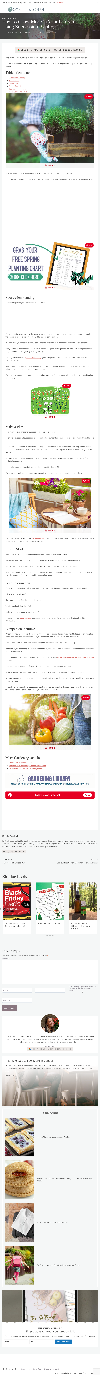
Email (39, 990)
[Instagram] (6, 1369)
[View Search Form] (97, 2)
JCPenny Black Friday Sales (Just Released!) (15, 924)
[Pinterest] (15, 1369)
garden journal (38, 538)
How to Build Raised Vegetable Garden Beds (27, 766)
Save (90, 96)
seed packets (25, 618)
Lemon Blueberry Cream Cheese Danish (53, 1137)
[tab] (46, 935)
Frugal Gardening (9, 18)
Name (6, 990)
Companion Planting (17, 89)
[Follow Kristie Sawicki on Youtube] (16, 851)
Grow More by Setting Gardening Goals (25, 768)
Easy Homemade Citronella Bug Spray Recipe (80, 926)
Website (6, 1000)
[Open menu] (95, 9)
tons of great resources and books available (75, 657)
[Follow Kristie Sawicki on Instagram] (12, 851)
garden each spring (33, 358)
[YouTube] (9, 1369)
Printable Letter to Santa (49, 923)
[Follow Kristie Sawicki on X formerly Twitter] (8, 851)
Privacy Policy (25, 1369)
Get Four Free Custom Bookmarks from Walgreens (77, 861)
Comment (7, 958)
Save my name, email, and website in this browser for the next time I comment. (82, 988)
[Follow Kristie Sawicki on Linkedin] (20, 851)
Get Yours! (59, 3)
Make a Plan (14, 81)
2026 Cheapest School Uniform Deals (52, 1222)
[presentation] (17, 901)
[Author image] (3, 32)
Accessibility (57, 1369)
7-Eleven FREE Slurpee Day (13, 861)
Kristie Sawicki (12, 32)
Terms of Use (37, 1369)
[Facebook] (3, 1369)
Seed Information (16, 86)
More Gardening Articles (19, 92)
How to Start (14, 83)
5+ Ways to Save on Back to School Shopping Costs (58, 1265)
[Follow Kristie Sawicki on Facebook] (4, 851)
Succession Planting (17, 78)
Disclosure (47, 1369)
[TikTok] (12, 1369)
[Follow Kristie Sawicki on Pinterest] (24, 851)
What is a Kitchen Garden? (20, 763)
